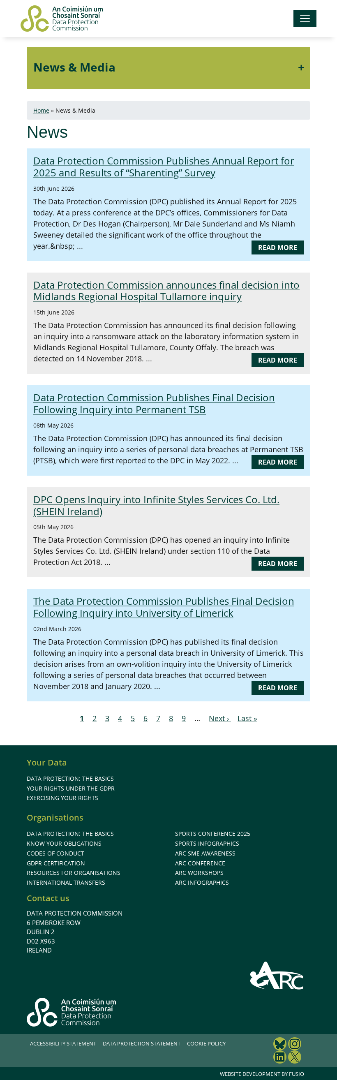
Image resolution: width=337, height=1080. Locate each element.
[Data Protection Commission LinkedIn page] (279, 1058)
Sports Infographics (207, 843)
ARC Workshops (199, 872)
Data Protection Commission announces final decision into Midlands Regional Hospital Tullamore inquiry (166, 290)
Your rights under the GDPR (71, 788)
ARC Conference (200, 863)
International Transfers (66, 882)
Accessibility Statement (63, 1043)
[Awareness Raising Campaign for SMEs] (277, 975)
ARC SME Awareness (205, 853)
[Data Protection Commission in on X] (294, 1058)
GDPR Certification (56, 863)
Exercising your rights (62, 798)
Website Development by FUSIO (262, 1074)
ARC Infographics (202, 882)
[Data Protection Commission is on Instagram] (294, 1044)
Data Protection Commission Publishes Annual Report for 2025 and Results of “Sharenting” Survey (163, 166)
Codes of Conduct (55, 853)
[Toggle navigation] (304, 18)
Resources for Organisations (73, 872)
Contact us (48, 898)
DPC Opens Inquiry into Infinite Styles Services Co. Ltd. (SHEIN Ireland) (156, 505)
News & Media (74, 67)
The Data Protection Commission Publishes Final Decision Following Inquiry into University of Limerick (163, 607)
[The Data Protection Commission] (62, 18)
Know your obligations (64, 843)
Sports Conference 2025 (212, 833)
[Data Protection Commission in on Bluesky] (279, 1044)
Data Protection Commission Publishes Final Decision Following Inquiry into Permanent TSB (154, 403)
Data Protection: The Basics (70, 778)
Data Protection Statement (141, 1043)
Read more (281, 248)
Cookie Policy (206, 1043)
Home (41, 110)
